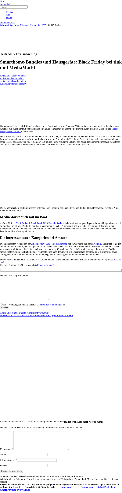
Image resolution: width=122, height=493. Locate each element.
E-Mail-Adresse (8, 460)
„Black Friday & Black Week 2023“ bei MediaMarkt (39, 223)
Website (3, 465)
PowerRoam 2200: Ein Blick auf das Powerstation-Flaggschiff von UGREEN (36, 315)
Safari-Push (103, 487)
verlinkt (97, 244)
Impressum (66, 487)
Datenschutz (87, 487)
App (8, 15)
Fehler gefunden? (45, 265)
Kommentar (6, 449)
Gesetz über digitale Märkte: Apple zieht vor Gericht (24, 313)
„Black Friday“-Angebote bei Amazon (49, 244)
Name (3, 454)
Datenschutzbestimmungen (49, 304)
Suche (9, 17)
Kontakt (10, 12)
